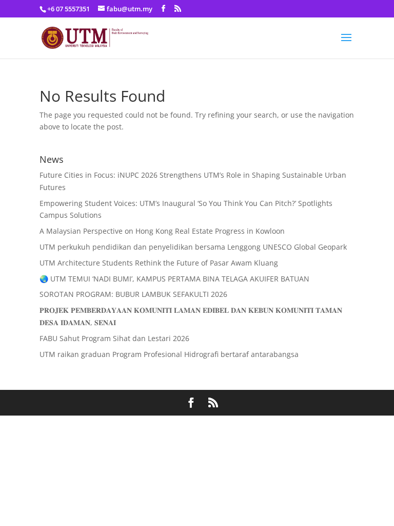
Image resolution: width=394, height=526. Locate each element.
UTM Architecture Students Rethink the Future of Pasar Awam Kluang (159, 263)
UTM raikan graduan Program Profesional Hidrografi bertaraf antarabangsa (169, 354)
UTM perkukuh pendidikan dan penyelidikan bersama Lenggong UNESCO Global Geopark (193, 247)
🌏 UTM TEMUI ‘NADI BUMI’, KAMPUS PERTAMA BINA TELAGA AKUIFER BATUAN (174, 279)
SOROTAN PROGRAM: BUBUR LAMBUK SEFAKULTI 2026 (133, 294)
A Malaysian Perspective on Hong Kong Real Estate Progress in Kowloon (162, 231)
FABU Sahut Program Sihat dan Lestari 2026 (114, 338)
